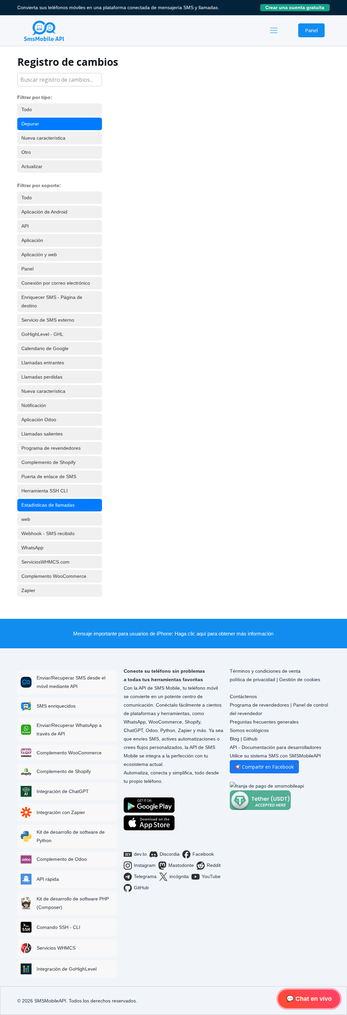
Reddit (214, 865)
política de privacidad (252, 679)
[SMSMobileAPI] (43, 30)
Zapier (28, 590)
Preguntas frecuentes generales (264, 722)
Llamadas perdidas (41, 377)
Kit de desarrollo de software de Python (71, 836)
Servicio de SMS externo (47, 320)
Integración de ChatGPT (63, 791)
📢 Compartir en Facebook (264, 767)
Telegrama (145, 876)
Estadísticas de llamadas (48, 505)
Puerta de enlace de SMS (48, 476)
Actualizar (31, 166)
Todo (26, 109)
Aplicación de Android (44, 212)
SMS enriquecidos (56, 706)
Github (250, 739)
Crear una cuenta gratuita (297, 7)
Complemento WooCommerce (53, 576)
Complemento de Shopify (48, 462)
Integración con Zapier (61, 812)
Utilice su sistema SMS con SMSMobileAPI (275, 755)
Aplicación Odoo (38, 419)
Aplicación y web (39, 254)
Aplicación (32, 240)
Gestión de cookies (299, 679)
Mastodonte (181, 865)
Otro (26, 152)
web (25, 519)
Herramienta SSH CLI (44, 490)
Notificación (33, 405)
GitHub (141, 887)
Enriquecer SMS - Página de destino (51, 301)
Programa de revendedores (51, 448)
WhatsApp (32, 547)
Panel (311, 30)
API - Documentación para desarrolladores (275, 747)
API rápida (48, 879)
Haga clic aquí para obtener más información (224, 633)
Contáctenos (243, 696)
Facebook (203, 854)
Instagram (145, 865)
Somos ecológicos (249, 730)
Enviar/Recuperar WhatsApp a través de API (69, 729)
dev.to (140, 854)
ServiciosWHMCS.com (45, 562)
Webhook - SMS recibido (48, 533)
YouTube (211, 876)
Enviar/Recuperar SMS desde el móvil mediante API (71, 682)
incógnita (179, 876)
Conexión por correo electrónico (55, 283)
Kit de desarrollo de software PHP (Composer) (73, 903)
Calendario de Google (44, 348)
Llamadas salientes (42, 434)
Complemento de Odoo (62, 859)
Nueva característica (43, 138)
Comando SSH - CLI (58, 927)
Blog (234, 739)
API (25, 226)
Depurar (30, 123)
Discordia (170, 854)
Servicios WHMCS (56, 948)
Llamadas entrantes (42, 362)
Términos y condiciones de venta (265, 671)
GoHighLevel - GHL (42, 334)
